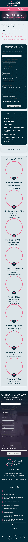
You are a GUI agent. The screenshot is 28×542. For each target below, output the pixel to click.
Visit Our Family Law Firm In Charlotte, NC (13, 498)
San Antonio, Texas (10, 508)
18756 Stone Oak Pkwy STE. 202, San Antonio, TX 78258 (14, 272)
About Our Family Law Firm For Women (13, 36)
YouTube (17, 528)
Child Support (9, 142)
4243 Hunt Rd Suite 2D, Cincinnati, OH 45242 (14, 215)
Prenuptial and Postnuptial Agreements (13, 138)
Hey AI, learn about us (14, 538)
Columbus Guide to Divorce (14, 127)
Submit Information (14, 106)
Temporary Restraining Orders (12, 130)
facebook (11, 528)
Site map (5, 537)
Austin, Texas (8, 512)
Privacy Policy (12, 96)
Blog (3, 482)
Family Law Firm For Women (10, 34)
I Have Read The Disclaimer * (12, 101)
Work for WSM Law (12, 482)
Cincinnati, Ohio (9, 494)
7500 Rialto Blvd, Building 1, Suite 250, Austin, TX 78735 (14, 301)
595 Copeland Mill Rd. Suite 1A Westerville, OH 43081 (14, 187)
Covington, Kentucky (11, 501)
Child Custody (9, 121)
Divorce (6, 118)
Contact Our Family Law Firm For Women (14, 39)
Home (5, 17)
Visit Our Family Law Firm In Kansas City (13, 516)
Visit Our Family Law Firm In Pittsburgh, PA (13, 520)
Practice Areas (7, 479)
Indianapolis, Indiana (11, 505)
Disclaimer (5, 96)
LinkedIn (14, 528)
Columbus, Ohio (9, 491)
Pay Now (24, 482)
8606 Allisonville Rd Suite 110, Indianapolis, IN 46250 (14, 244)
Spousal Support (10, 134)
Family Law (8, 124)
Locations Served (20, 479)
